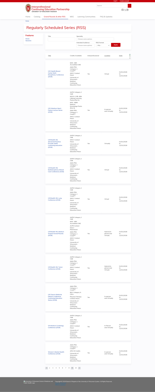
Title (49, 36)
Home (27, 17)
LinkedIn (127, 10)
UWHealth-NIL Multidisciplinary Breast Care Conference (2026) (56, 170)
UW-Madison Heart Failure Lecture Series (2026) (55, 110)
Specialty (80, 36)
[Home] (53, 8)
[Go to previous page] (46, 368)
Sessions (28, 40)
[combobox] (86, 39)
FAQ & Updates (106, 17)
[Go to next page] (79, 368)
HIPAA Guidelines (60, 385)
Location (107, 56)
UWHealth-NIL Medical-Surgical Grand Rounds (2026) (56, 233)
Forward (130, 10)
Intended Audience (83, 42)
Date (120, 56)
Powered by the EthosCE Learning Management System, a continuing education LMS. (125, 389)
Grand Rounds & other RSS (54, 17)
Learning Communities (86, 17)
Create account (124, 1)
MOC (72, 17)
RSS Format (100, 42)
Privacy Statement (60, 383)
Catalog (37, 17)
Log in (115, 1)
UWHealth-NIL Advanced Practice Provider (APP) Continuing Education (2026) (55, 143)
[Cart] (130, 1)
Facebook (122, 10)
